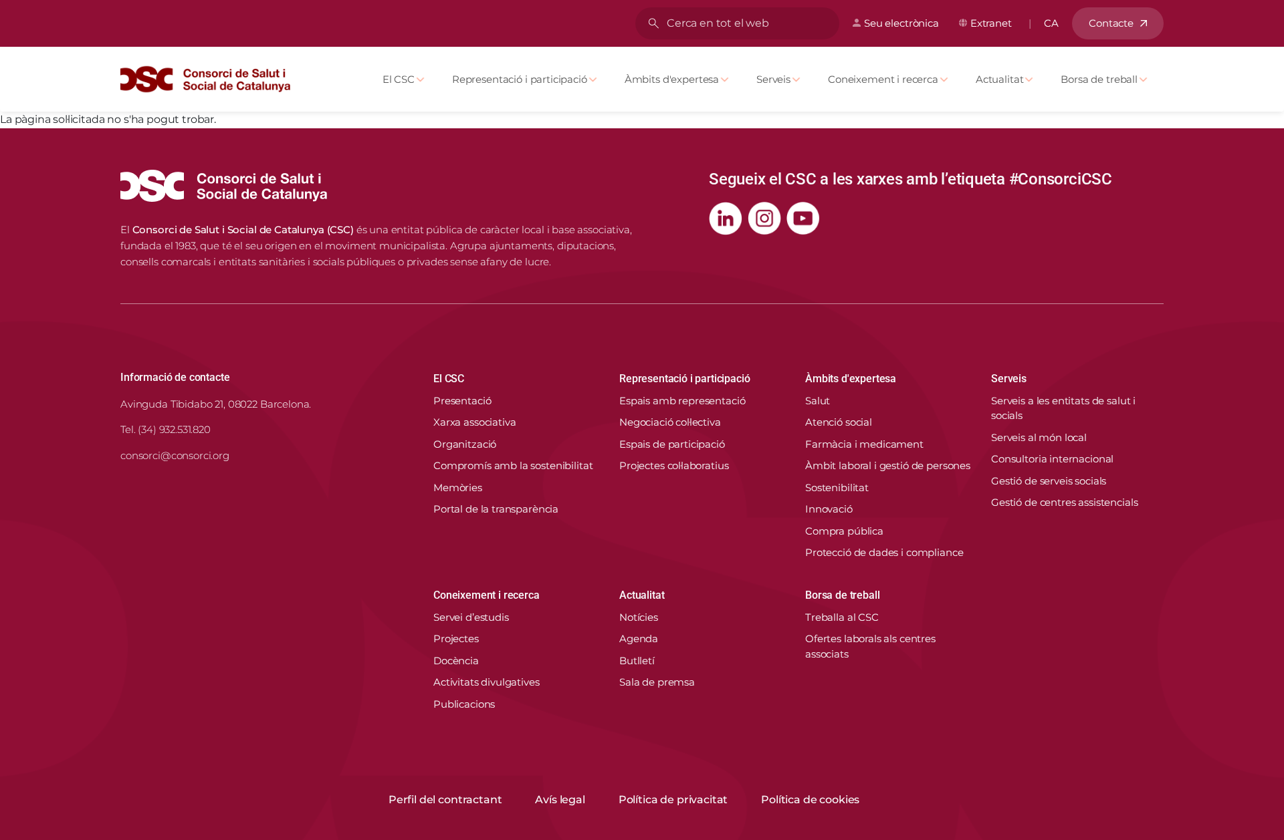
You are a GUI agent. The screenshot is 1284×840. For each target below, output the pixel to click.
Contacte (1111, 23)
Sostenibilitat (837, 487)
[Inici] (210, 79)
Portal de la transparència (495, 509)
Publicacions (464, 704)
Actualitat (1000, 79)
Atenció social (838, 422)
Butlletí (637, 660)
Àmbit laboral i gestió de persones (887, 465)
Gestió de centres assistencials (1064, 502)
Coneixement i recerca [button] (486, 595)
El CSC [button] (448, 378)
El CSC (399, 79)
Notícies (638, 617)
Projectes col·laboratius (673, 465)
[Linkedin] (725, 218)
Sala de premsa (657, 682)
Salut (817, 400)
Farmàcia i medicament (864, 444)
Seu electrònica (901, 23)
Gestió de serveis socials (1048, 480)
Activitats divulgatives (486, 682)
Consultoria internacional (1052, 458)
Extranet (991, 23)
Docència (456, 660)
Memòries (457, 487)
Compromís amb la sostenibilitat (513, 465)
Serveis (773, 79)
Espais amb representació (682, 400)
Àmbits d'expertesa (672, 79)
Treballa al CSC (842, 617)
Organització (464, 444)
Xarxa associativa (474, 422)
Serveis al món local (1039, 437)
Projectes (456, 638)
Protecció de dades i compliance (884, 552)
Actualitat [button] (641, 595)
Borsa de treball (1099, 79)
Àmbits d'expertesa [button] (850, 378)
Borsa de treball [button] (842, 595)
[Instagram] (764, 218)
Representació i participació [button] (684, 378)
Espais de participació (672, 444)
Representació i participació (519, 79)
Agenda (638, 638)
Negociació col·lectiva (670, 422)
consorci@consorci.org (174, 455)
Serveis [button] (1009, 378)
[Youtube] (803, 218)
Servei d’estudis (471, 617)
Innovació (829, 509)
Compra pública (844, 531)
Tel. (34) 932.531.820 (165, 429)
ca (1051, 23)
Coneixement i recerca (883, 79)
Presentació (462, 400)
